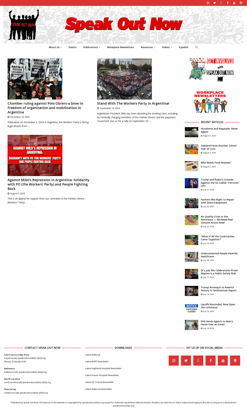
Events (72, 47)
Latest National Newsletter (98, 389)
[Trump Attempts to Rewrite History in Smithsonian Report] (191, 291)
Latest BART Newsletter (97, 361)
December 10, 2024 (19, 116)
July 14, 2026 (208, 328)
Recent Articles (212, 122)
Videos (166, 47)
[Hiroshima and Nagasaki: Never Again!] (191, 132)
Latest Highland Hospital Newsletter (103, 368)
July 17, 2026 (208, 277)
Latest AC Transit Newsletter (99, 382)
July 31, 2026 (208, 189)
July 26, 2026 (208, 243)
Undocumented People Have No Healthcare (219, 255)
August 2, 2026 (209, 166)
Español (183, 47)
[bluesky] (221, 3)
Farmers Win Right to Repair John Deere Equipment (217, 201)
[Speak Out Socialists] (123, 41)
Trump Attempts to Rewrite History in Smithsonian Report (219, 289)
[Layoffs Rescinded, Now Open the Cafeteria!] (191, 308)
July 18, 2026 (208, 260)
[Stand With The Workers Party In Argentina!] (139, 79)
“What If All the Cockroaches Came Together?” (217, 238)
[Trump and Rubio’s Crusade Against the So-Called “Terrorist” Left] (191, 183)
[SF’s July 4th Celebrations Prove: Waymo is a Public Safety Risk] (191, 274)
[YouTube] (234, 3)
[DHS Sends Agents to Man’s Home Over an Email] (191, 325)
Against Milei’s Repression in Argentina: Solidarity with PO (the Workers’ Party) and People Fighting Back (48, 184)
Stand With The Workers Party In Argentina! (133, 103)
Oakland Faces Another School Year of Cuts (218, 147)
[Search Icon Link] (197, 47)
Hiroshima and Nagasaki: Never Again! (219, 130)
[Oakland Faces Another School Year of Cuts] (191, 149)
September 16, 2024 (110, 108)
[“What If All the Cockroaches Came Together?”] (191, 240)
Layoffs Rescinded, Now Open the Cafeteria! (218, 306)
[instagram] (208, 3)
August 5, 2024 (17, 193)
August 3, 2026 (209, 152)
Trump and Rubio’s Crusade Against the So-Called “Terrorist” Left (220, 182)
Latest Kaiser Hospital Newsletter (102, 375)
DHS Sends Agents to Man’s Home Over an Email (217, 323)
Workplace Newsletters (120, 47)
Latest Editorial (92, 354)
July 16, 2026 (208, 294)
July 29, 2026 (208, 206)
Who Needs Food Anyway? (216, 162)
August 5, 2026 (209, 135)
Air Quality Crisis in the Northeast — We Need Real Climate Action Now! (217, 219)
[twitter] (215, 3)
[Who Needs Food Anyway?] (191, 166)
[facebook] (228, 3)
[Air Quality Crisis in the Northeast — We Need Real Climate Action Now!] (191, 220)
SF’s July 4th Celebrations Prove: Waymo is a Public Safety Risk (219, 272)
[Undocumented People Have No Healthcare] (191, 257)
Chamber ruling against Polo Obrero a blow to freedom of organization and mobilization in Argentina (45, 107)
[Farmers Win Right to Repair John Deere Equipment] (191, 203)
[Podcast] (241, 3)
